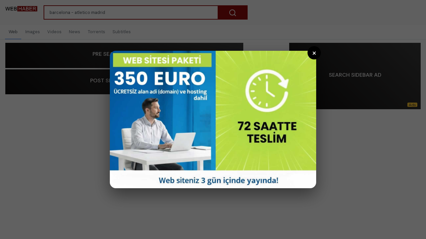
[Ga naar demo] (213, 119)
